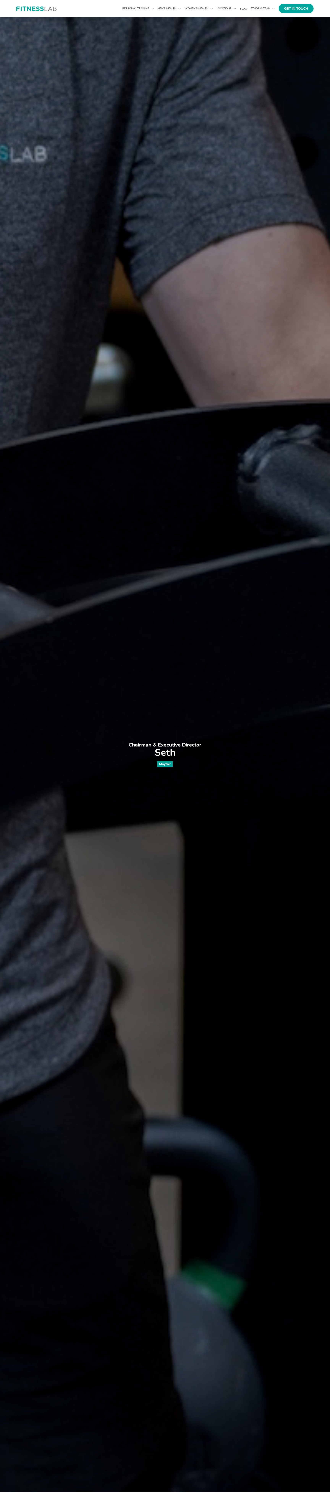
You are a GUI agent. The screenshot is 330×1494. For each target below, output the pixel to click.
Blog (243, 8)
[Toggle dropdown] (152, 8)
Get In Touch (296, 8)
